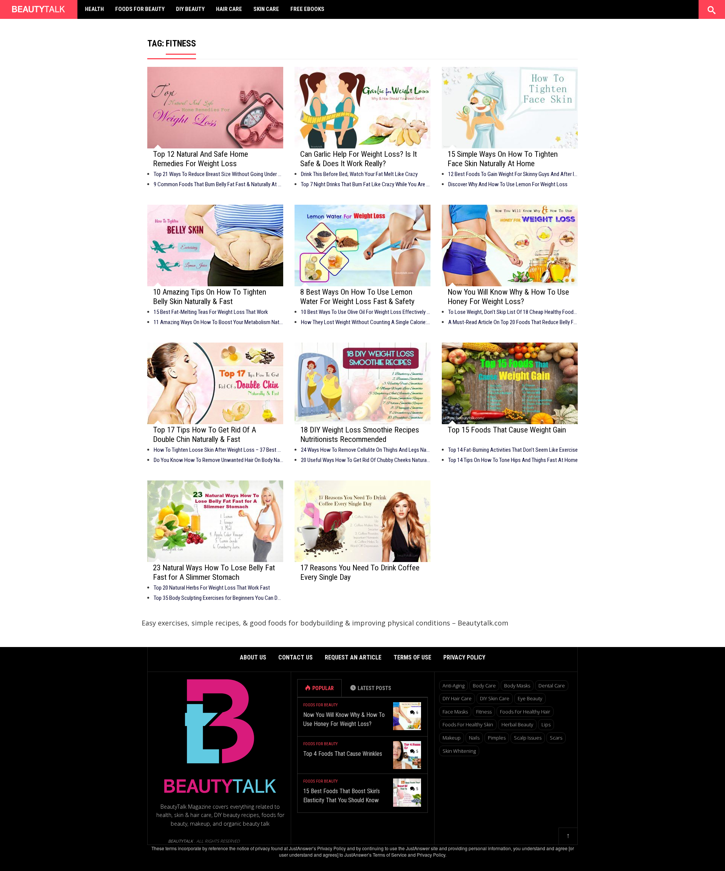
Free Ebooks (307, 9)
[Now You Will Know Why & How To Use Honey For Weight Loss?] (510, 245)
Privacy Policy (464, 657)
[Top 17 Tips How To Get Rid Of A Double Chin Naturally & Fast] (215, 383)
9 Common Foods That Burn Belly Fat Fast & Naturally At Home (218, 184)
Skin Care (266, 9)
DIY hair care (457, 698)
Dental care (551, 685)
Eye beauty (530, 698)
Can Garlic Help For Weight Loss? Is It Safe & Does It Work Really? (358, 159)
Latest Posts (374, 688)
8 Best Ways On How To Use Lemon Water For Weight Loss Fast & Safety (357, 296)
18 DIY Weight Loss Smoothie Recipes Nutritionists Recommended (359, 434)
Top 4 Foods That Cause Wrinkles (342, 753)
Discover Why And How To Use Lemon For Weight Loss (508, 184)
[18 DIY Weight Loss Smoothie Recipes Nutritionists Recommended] (362, 383)
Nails (474, 737)
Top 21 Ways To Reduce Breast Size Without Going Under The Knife (218, 174)
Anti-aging (453, 685)
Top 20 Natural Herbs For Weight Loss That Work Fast (212, 587)
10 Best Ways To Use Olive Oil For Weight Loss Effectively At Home (365, 312)
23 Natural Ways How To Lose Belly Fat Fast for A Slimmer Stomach (214, 572)
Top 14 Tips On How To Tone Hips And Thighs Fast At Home (513, 460)
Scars (556, 737)
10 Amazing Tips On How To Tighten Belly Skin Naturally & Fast (209, 296)
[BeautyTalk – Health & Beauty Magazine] (39, 8)
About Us (253, 657)
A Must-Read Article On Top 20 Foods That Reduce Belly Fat (513, 322)
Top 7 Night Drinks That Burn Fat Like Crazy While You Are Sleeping (365, 184)
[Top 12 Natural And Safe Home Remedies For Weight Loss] (215, 107)
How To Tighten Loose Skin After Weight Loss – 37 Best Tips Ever (218, 449)
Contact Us (295, 657)
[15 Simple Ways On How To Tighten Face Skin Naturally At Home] (510, 107)
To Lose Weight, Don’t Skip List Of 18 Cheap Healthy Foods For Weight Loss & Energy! (513, 312)
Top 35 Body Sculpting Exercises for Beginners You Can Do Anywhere (218, 598)
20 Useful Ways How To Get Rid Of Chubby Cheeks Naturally (365, 460)
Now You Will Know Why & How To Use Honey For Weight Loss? (508, 296)
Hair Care (229, 9)
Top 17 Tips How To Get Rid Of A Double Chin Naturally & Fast (204, 434)
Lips (546, 724)
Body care (484, 685)
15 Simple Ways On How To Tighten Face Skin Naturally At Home (502, 159)
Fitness (484, 711)
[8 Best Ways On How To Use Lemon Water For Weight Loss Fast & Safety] (362, 245)
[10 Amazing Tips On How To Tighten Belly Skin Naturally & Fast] (215, 245)
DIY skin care (494, 698)
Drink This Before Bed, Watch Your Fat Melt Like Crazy (359, 174)
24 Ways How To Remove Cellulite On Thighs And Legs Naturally (365, 449)
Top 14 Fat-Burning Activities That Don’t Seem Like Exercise (513, 449)
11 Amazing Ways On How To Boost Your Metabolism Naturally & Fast (218, 322)
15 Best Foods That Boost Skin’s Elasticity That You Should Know (341, 796)
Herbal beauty (517, 724)
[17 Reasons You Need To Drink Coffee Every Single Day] (362, 521)
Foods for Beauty (140, 9)
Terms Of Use (412, 657)
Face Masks (455, 711)
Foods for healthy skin (468, 724)
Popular (323, 688)
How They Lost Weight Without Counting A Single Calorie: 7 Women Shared (365, 322)
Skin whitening (459, 750)
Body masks (517, 685)
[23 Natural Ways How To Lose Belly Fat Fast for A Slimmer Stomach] (215, 521)
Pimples (497, 737)
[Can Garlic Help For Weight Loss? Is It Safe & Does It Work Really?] (362, 107)
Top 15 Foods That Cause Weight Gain (506, 429)
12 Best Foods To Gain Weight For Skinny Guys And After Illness (513, 174)
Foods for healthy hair (525, 711)
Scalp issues (527, 737)
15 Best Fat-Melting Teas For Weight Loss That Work (211, 312)
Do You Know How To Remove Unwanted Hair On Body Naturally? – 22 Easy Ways (218, 460)
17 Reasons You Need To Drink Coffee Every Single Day (360, 572)
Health (94, 9)
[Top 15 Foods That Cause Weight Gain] (510, 383)
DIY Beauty (190, 9)
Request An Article (353, 657)
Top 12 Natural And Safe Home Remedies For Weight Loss (200, 159)
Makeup (452, 737)
